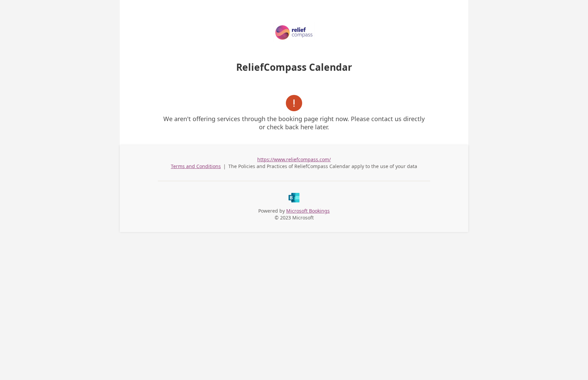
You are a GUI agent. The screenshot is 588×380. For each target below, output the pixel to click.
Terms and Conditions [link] (196, 166)
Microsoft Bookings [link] (308, 211)
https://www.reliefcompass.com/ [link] (294, 159)
